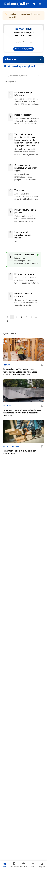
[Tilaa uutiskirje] (27, 4)
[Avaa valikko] (39, 4)
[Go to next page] (12, 321)
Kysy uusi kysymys (23, 48)
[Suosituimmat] (33, 4)
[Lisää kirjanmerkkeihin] (42, 365)
